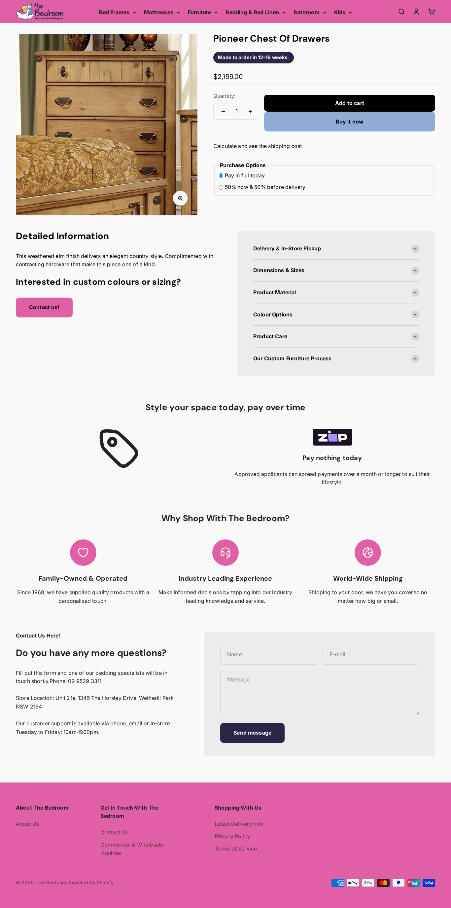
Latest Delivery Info (239, 823)
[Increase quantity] (250, 111)
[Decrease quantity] (223, 111)
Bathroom (306, 12)
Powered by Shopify (91, 882)
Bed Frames (114, 12)
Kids (340, 12)
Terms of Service (236, 848)
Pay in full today (245, 175)
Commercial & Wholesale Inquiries (131, 848)
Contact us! (44, 307)
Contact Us (114, 832)
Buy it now (350, 121)
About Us (27, 823)
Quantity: (224, 96)
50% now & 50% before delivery (265, 187)
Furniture (199, 12)
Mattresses (158, 12)
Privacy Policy (232, 836)
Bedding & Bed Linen (252, 12)
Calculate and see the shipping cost (257, 146)
